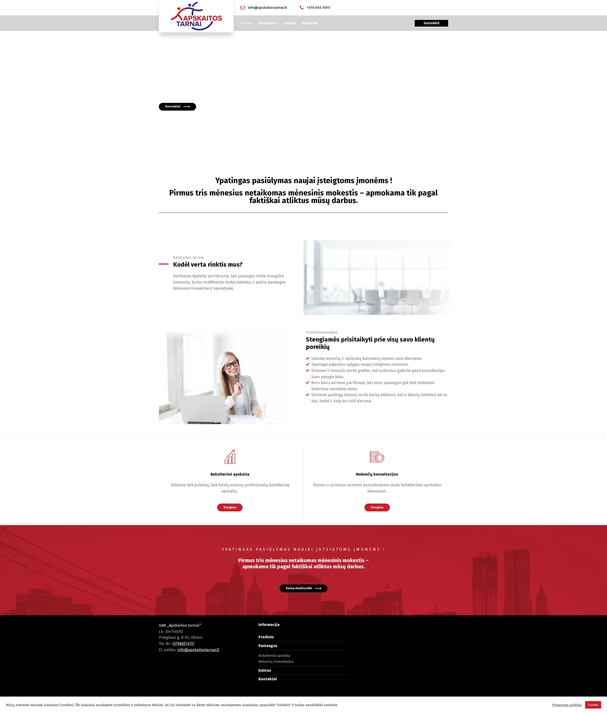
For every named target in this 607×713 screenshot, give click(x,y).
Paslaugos (267, 646)
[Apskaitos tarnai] (196, 16)
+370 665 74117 (318, 7)
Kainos (264, 670)
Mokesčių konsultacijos (276, 662)
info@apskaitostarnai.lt (267, 7)
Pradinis (266, 637)
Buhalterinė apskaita (274, 656)
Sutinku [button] (593, 705)
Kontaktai (267, 679)
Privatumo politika (567, 705)
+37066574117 (183, 643)
